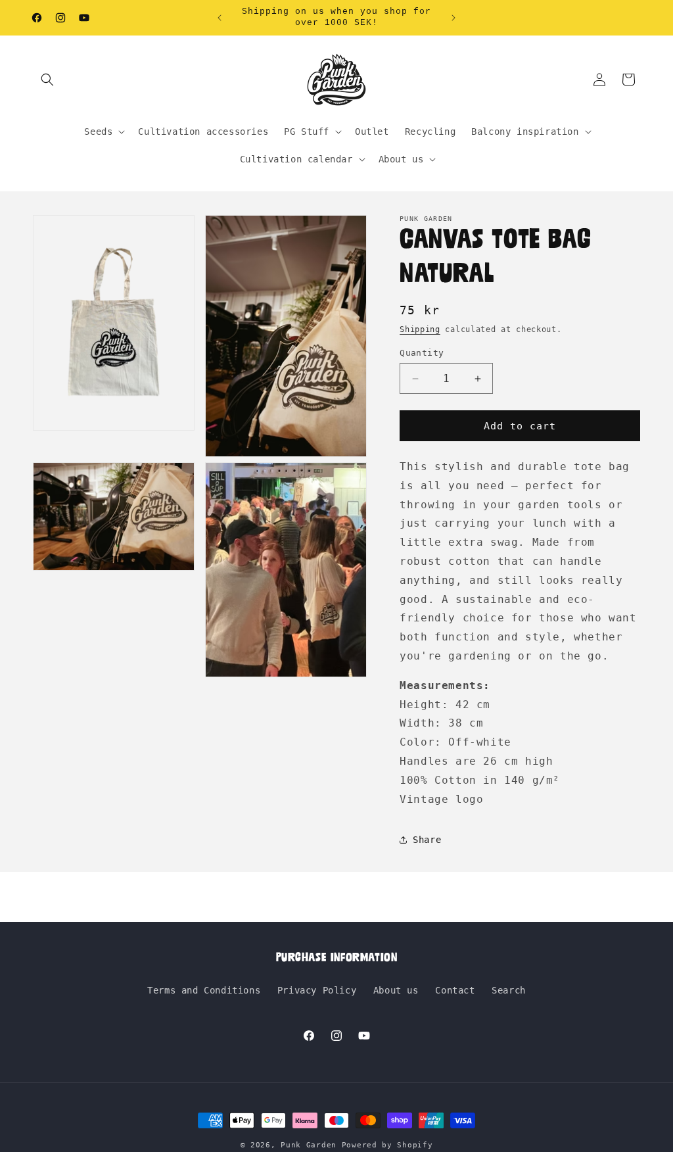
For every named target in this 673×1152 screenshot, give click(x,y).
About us (396, 990)
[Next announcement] (453, 17)
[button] (47, 79)
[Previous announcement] (219, 17)
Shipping (420, 329)
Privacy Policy (316, 990)
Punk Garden (311, 1145)
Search (509, 990)
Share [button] (427, 839)
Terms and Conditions (203, 990)
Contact (455, 990)
